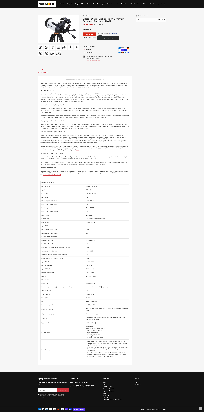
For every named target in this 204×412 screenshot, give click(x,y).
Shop (104, 384)
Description (44, 72)
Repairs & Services (108, 391)
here (77, 150)
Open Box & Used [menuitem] (92, 4)
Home (104, 382)
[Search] (157, 4)
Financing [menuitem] (124, 4)
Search (137, 382)
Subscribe (63, 390)
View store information (93, 60)
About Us (105, 397)
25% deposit (89, 52)
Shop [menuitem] (68, 4)
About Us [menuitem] (133, 4)
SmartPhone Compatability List (52, 175)
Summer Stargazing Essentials (112, 399)
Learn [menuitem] (116, 4)
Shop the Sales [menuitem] (79, 4)
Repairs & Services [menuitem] (106, 4)
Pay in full (88, 49)
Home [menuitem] (62, 4)
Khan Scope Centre (150, 409)
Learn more (100, 35)
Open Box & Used (108, 389)
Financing (106, 395)
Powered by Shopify (161, 409)
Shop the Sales (107, 386)
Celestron (86, 16)
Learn (104, 393)
